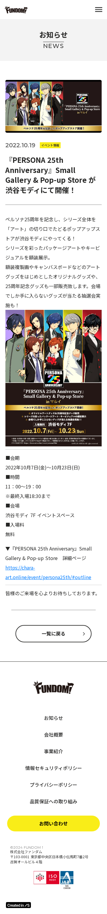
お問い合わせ (53, 823)
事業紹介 (53, 751)
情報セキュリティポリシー (53, 767)
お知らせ (53, 717)
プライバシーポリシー (53, 784)
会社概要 (53, 734)
